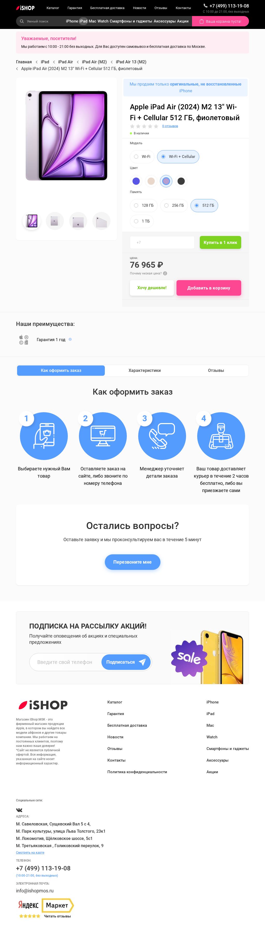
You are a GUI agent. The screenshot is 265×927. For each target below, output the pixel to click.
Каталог (53, 8)
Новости (139, 8)
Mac (92, 21)
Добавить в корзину (208, 287)
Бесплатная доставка (107, 8)
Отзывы (160, 8)
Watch (103, 21)
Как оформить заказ (61, 370)
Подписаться (120, 662)
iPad (83, 21)
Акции (183, 21)
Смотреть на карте (30, 852)
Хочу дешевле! (151, 287)
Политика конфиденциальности (137, 772)
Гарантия (75, 8)
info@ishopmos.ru (35, 890)
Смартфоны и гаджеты (131, 21)
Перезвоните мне (132, 562)
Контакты (183, 8)
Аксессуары (165, 21)
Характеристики (145, 370)
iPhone (72, 21)
